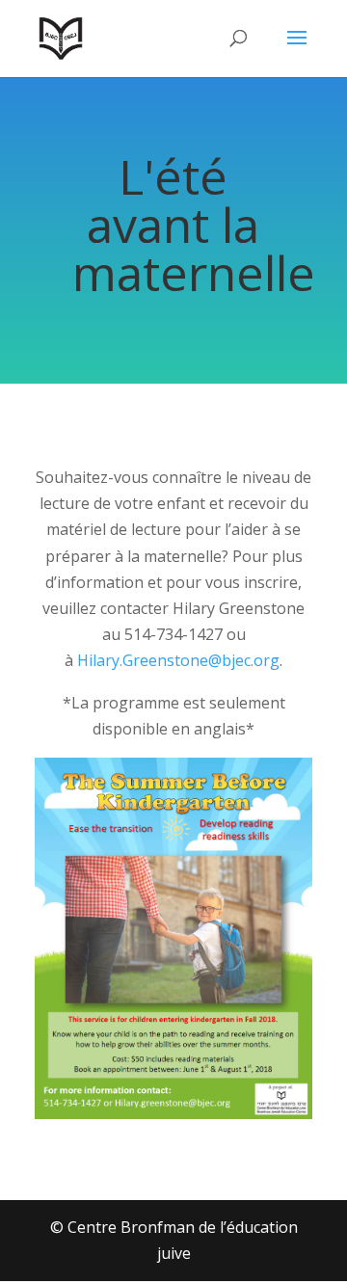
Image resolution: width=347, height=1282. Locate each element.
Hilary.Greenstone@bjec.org (178, 660)
